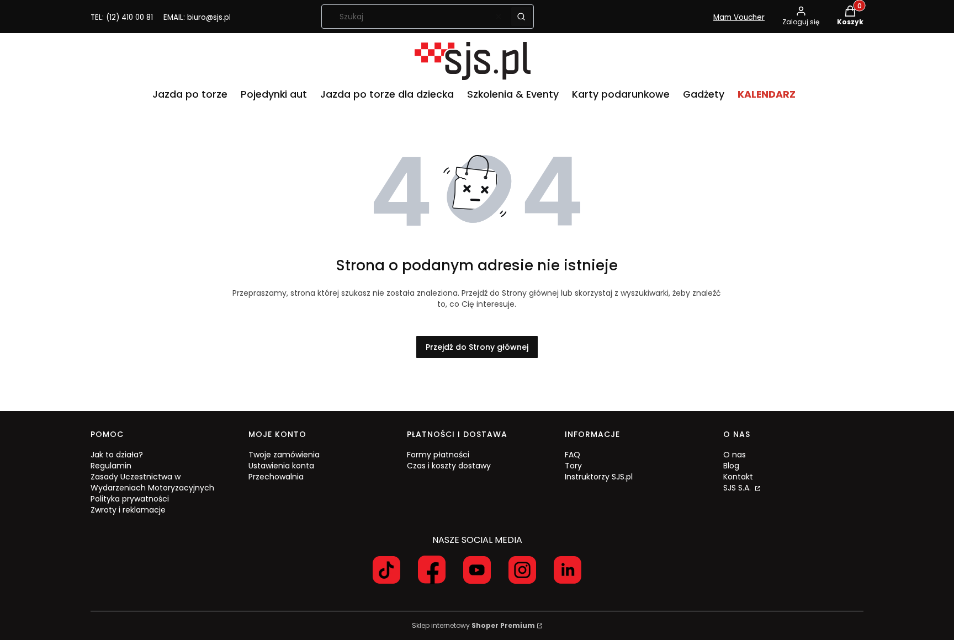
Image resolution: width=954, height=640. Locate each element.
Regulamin (111, 465)
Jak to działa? (117, 454)
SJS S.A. (738, 487)
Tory (573, 465)
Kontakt (738, 476)
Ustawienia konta (281, 465)
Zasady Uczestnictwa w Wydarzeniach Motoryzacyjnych (152, 482)
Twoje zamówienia (284, 454)
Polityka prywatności (130, 498)
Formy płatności (438, 454)
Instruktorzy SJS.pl (599, 476)
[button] (521, 16)
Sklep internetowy (473, 625)
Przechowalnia (276, 476)
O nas (734, 454)
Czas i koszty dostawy (449, 465)
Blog (731, 465)
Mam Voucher (739, 17)
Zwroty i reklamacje (128, 509)
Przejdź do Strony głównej (477, 347)
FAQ (572, 454)
